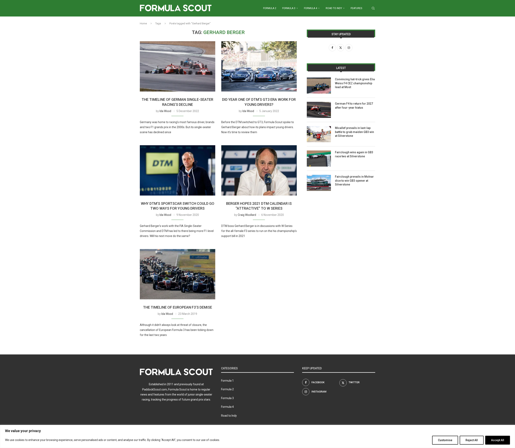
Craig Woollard (247, 214)
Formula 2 (269, 8)
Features (356, 8)
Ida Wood (165, 111)
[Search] (373, 8)
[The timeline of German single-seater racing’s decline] (177, 66)
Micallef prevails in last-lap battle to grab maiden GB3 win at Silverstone (354, 131)
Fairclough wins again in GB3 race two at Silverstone (354, 154)
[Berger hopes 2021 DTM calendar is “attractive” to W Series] (259, 170)
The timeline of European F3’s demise (177, 307)
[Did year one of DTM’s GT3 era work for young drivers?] (259, 66)
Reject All (472, 440)
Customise (445, 440)
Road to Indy (334, 8)
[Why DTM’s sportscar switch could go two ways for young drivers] (177, 170)
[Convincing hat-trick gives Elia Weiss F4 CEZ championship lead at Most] (319, 85)
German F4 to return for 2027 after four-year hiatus (354, 105)
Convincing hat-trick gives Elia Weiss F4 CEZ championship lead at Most (355, 83)
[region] (257, 436)
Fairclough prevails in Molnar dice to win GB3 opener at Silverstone (354, 180)
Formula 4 (310, 8)
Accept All (497, 440)
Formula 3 (288, 8)
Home (143, 23)
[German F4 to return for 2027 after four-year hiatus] (319, 110)
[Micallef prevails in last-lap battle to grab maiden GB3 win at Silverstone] (319, 134)
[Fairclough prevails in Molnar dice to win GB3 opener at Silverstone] (319, 183)
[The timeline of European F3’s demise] (177, 274)
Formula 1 (227, 380)
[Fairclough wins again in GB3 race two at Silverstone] (319, 158)
